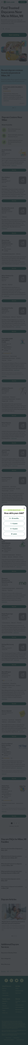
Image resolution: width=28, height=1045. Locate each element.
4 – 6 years (14, 529)
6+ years (14, 534)
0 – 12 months (14, 518)
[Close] (24, 508)
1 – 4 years (14, 523)
